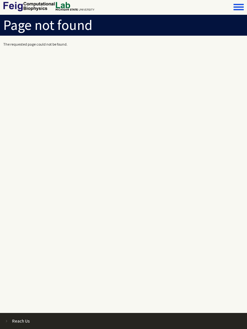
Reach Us (21, 321)
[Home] (49, 6)
